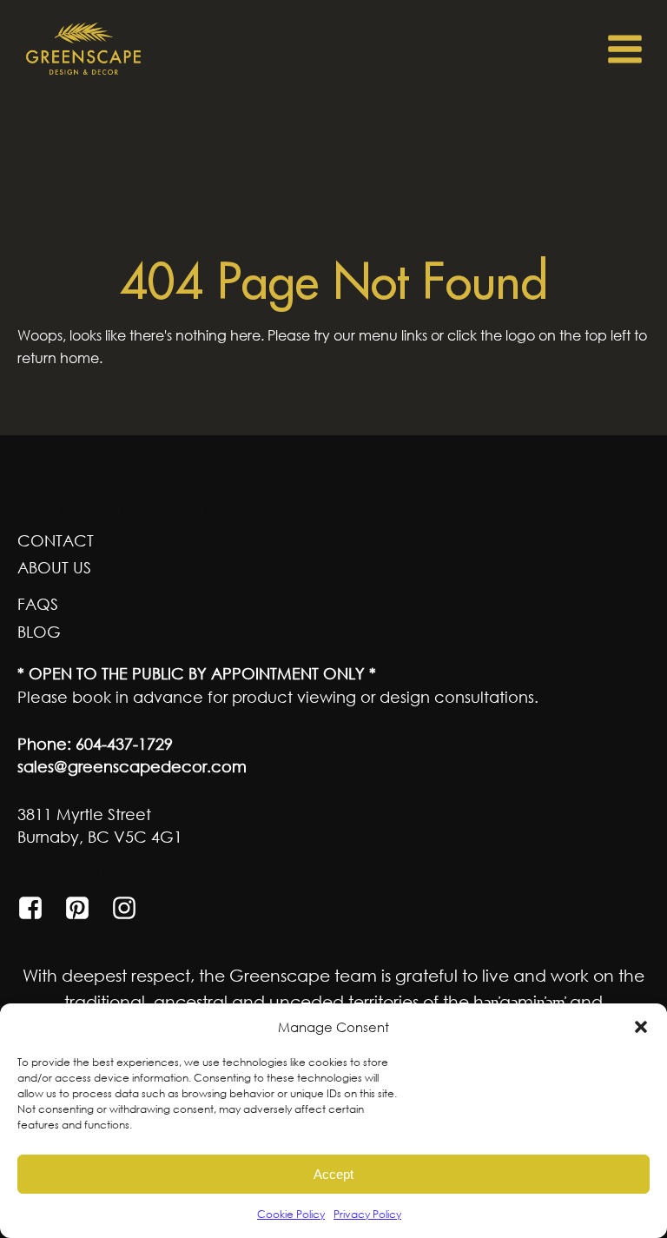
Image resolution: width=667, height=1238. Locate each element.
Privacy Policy (367, 1214)
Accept (333, 1174)
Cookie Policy (291, 1214)
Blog (39, 631)
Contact (55, 540)
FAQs (37, 603)
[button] (641, 1027)
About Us (54, 567)
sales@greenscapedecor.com (132, 766)
